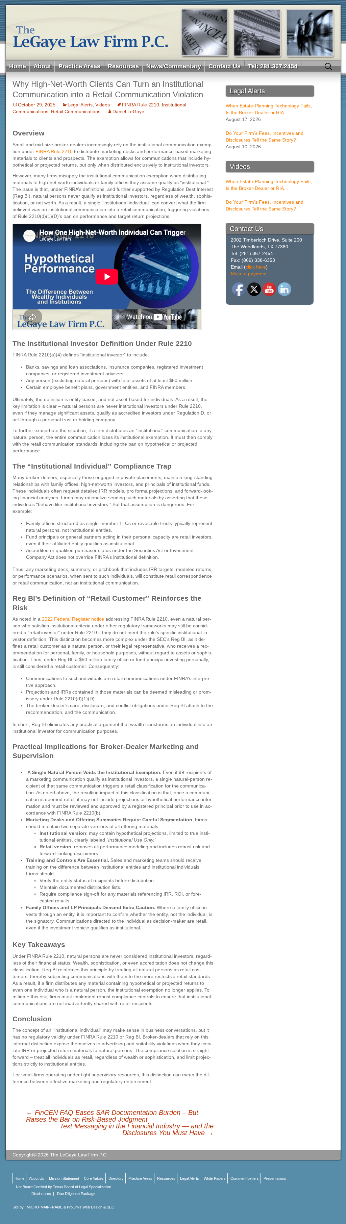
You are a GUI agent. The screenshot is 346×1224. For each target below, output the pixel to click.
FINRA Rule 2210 (140, 104)
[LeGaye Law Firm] (173, 32)
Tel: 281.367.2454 (272, 66)
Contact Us (224, 66)
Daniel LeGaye (128, 111)
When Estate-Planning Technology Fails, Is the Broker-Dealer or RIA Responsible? (269, 109)
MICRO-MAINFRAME (45, 1207)
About (42, 66)
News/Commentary (173, 66)
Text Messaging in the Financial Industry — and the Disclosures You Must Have (137, 1129)
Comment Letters (244, 1178)
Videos (102, 104)
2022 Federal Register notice (73, 619)
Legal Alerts (80, 104)
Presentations (275, 1178)
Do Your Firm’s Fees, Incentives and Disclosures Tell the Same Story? (264, 136)
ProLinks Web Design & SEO (91, 1207)
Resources (123, 66)
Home (17, 66)
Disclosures (41, 1194)
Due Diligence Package (76, 1194)
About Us (36, 1178)
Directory (116, 1178)
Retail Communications (75, 111)
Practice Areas (79, 66)
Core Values (94, 1178)
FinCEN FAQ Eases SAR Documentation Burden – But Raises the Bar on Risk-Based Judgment (112, 1116)
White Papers (215, 1178)
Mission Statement (64, 1178)
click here (256, 267)
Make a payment (249, 273)
